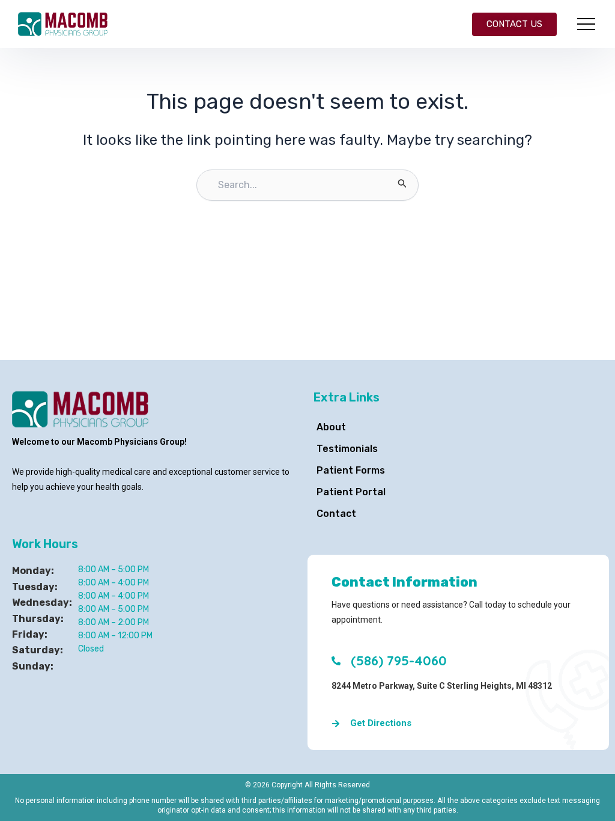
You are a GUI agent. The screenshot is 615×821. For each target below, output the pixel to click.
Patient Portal (351, 492)
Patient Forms (351, 470)
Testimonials (347, 448)
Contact (336, 513)
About (331, 427)
